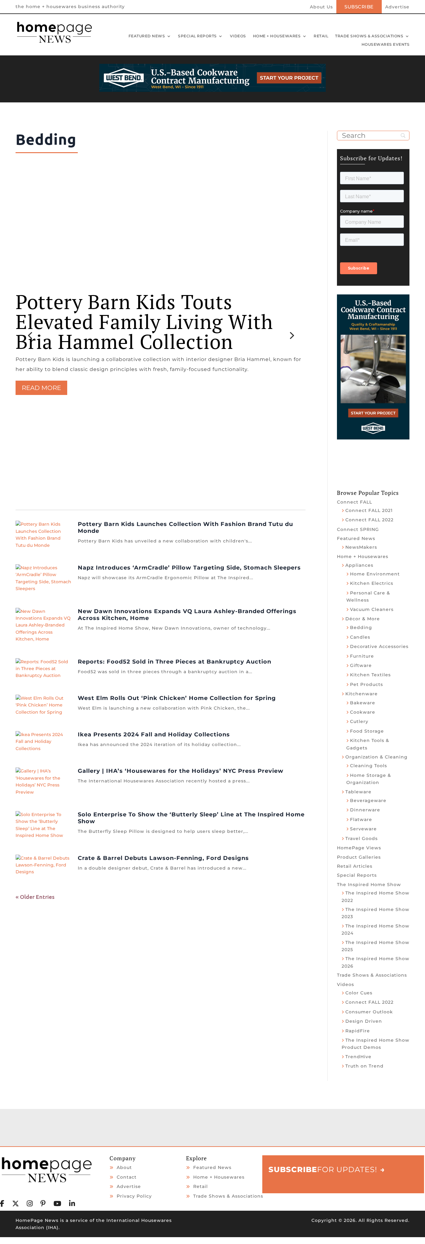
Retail (321, 36)
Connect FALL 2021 (369, 510)
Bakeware (362, 703)
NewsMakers (361, 547)
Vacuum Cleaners (372, 609)
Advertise (397, 7)
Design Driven (363, 1021)
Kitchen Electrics (371, 583)
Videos (238, 36)
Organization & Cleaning (376, 757)
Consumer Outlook (369, 1012)
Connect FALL (354, 502)
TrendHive (358, 1056)
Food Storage (367, 731)
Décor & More (362, 619)
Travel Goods (361, 838)
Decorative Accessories (379, 646)
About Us (321, 7)
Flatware (361, 819)
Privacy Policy (134, 1196)
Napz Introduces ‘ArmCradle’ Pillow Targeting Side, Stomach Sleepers (189, 567)
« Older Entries (35, 896)
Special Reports (197, 36)
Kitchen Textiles (370, 675)
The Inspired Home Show (369, 884)
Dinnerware (365, 810)
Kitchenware (361, 694)
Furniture (362, 656)
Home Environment (375, 574)
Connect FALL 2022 (369, 520)
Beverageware (368, 800)
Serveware (363, 829)
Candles (360, 637)
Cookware (362, 712)
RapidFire (357, 1031)
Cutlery (359, 721)
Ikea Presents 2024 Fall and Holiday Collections (154, 734)
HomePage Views (359, 848)
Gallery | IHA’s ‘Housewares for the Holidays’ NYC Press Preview (180, 771)
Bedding (361, 627)
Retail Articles (354, 866)
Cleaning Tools (368, 765)
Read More (41, 388)
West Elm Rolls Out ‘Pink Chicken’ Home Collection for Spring (177, 698)
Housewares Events (386, 45)
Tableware (358, 792)
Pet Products (366, 684)
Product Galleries (359, 857)
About (124, 1167)
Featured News (146, 36)
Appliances (359, 565)
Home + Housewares (277, 36)
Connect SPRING (358, 529)
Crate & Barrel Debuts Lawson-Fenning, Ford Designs (163, 858)
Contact (127, 1177)
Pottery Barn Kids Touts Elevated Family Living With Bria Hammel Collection (144, 321)
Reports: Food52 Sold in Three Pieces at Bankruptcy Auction (174, 661)
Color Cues (358, 993)
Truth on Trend (364, 1066)
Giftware (361, 665)
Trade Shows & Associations (369, 36)
